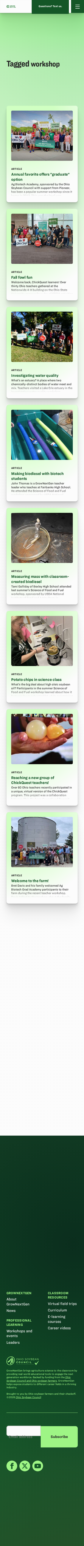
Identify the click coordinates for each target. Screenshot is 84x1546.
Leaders (13, 1342)
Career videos (59, 1328)
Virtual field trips (62, 1304)
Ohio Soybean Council (28, 1397)
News (11, 1311)
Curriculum (57, 1310)
